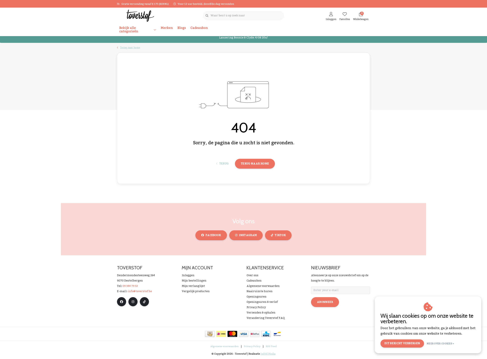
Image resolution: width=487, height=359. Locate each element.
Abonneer (325, 302)
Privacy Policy (252, 346)
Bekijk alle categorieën (128, 29)
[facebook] (121, 301)
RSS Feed (271, 346)
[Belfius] (255, 334)
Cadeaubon (199, 28)
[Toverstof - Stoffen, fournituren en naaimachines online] (140, 15)
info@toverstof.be (140, 291)
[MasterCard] (232, 334)
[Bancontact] (277, 334)
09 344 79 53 (130, 286)
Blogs (181, 28)
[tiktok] (144, 301)
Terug (224, 163)
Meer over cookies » (440, 343)
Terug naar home (255, 163)
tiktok (280, 235)
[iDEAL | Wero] (221, 334)
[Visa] (243, 334)
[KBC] (266, 334)
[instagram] (133, 301)
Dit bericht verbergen (402, 343)
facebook (213, 235)
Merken (167, 28)
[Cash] (210, 334)
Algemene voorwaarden (224, 346)
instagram (248, 235)
